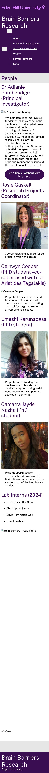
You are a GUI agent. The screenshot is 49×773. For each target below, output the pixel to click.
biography (24, 174)
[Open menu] (4, 49)
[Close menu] (9, 31)
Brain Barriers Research (20, 22)
